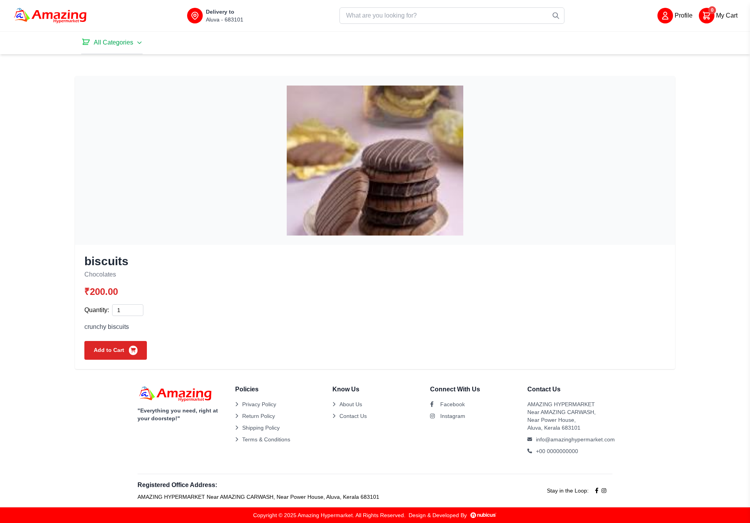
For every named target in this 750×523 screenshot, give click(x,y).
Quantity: (96, 310)
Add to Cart (110, 350)
